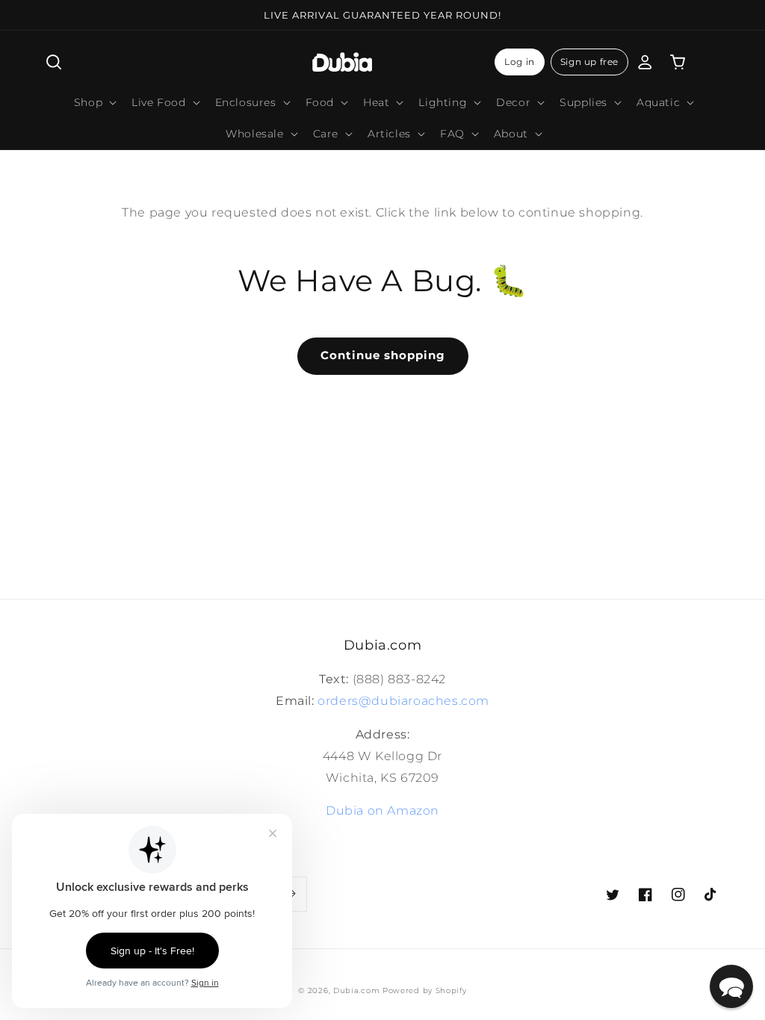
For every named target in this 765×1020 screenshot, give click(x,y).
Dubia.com (356, 990)
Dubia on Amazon (382, 810)
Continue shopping (382, 355)
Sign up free (589, 61)
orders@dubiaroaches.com (403, 701)
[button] (53, 62)
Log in (519, 61)
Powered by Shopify (424, 990)
